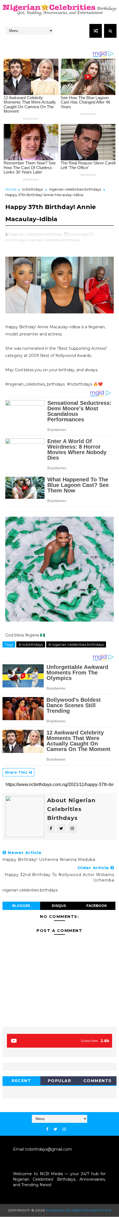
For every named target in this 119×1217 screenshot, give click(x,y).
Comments (97, 1080)
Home (11, 189)
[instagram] (64, 1129)
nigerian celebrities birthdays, (54, 240)
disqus (59, 906)
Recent (21, 1080)
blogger (21, 906)
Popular (59, 1080)
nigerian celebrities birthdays (75, 189)
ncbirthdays (32, 189)
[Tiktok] (71, 1128)
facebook (96, 906)
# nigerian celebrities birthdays (76, 644)
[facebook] (47, 1129)
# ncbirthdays (31, 644)
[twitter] (55, 1129)
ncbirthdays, (16, 240)
